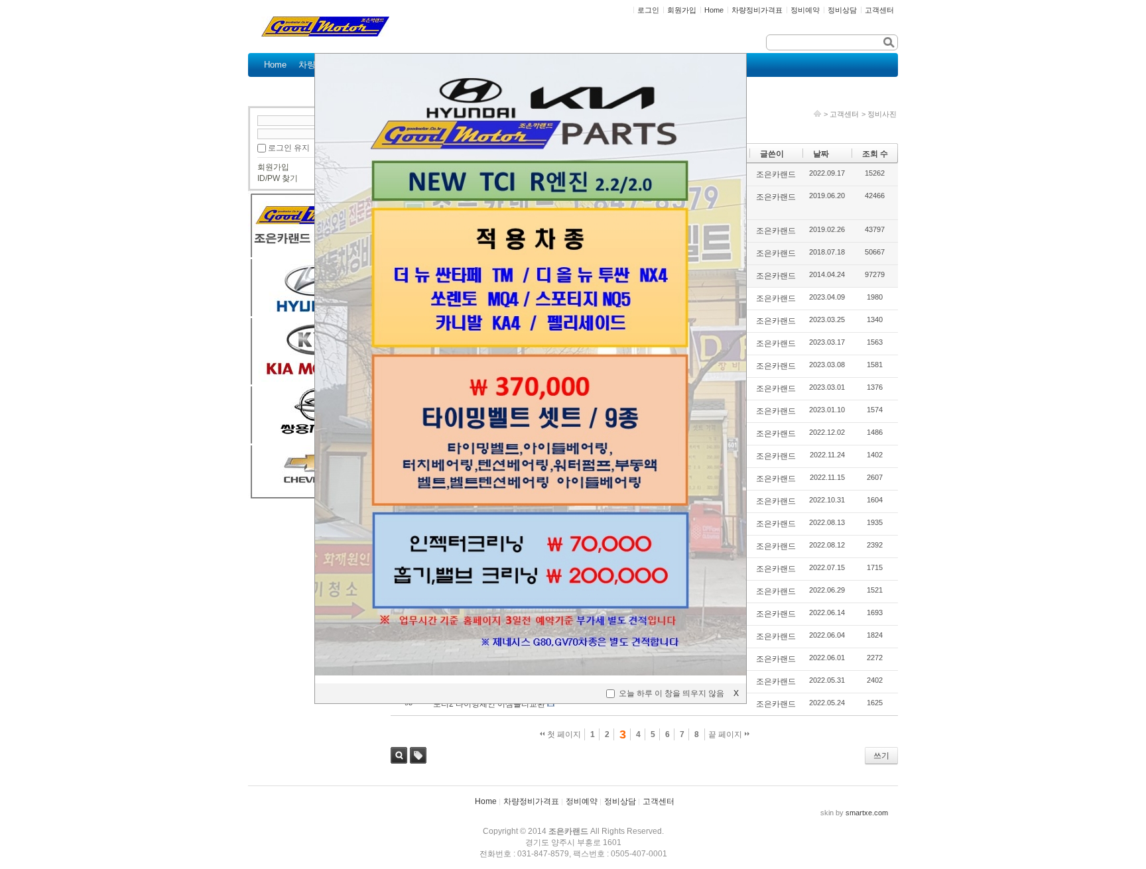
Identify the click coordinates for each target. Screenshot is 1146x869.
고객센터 (844, 114)
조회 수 (875, 153)
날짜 (821, 153)
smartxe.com (867, 813)
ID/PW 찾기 (277, 178)
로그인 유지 (289, 147)
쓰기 (881, 755)
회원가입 (273, 167)
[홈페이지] (817, 114)
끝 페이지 (726, 734)
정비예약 (582, 801)
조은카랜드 (776, 174)
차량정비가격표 (531, 801)
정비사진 (882, 114)
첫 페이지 (563, 734)
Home (486, 801)
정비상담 (620, 801)
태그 (418, 755)
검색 (399, 755)
